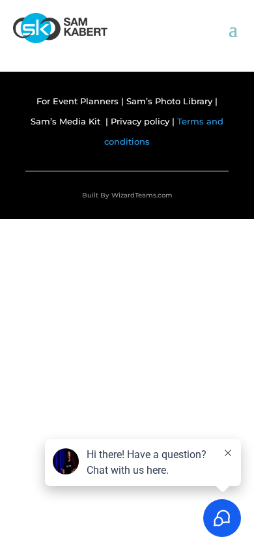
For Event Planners (77, 101)
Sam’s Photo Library (170, 101)
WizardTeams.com (142, 195)
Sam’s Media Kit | (71, 121)
